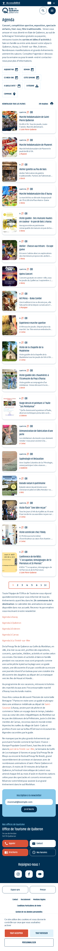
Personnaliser (29, 942)
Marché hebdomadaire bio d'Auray (35, 194)
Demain (27, 69)
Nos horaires (42, 852)
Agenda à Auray (10, 617)
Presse (43, 890)
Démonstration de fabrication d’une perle (36, 432)
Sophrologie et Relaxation (31, 459)
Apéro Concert (25, 274)
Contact (39, 843)
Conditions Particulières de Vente (29, 905)
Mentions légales (39, 899)
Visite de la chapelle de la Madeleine (31, 349)
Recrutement (25, 899)
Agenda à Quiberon (11, 623)
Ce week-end (9, 77)
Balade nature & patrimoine (32, 483)
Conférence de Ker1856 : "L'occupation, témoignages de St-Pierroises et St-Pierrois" (35, 560)
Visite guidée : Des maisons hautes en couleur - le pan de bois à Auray (35, 220)
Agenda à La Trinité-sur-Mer (16, 640)
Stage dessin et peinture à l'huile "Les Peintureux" (34, 405)
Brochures (13, 852)
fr (48, 3)
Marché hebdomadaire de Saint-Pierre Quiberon (34, 118)
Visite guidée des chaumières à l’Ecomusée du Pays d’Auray (34, 377)
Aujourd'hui (9, 69)
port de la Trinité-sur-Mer (22, 749)
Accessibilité (11, 3)
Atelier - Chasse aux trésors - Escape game (36, 248)
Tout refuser (42, 933)
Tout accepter (16, 933)
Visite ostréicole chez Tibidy (32, 532)
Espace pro (15, 890)
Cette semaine (29, 77)
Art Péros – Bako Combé (30, 298)
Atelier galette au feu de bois (33, 169)
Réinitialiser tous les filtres (13, 104)
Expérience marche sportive (32, 323)
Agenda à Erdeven (11, 628)
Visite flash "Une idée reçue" (33, 508)
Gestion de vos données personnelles (29, 912)
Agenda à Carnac (10, 634)
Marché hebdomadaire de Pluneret (35, 145)
